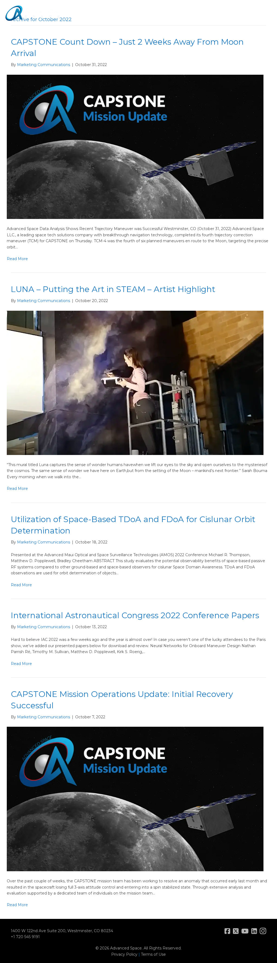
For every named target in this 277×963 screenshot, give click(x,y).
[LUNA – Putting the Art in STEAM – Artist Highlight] (135, 382)
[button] (268, 18)
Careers (228, 17)
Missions (130, 17)
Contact (253, 17)
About (107, 17)
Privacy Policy (124, 954)
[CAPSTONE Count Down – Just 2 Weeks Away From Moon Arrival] (135, 146)
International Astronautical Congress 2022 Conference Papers (135, 615)
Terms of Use (153, 954)
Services (155, 17)
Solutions (182, 17)
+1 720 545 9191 (25, 936)
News (206, 17)
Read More (17, 258)
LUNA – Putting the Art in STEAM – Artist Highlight (113, 289)
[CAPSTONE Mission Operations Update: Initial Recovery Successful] (135, 798)
